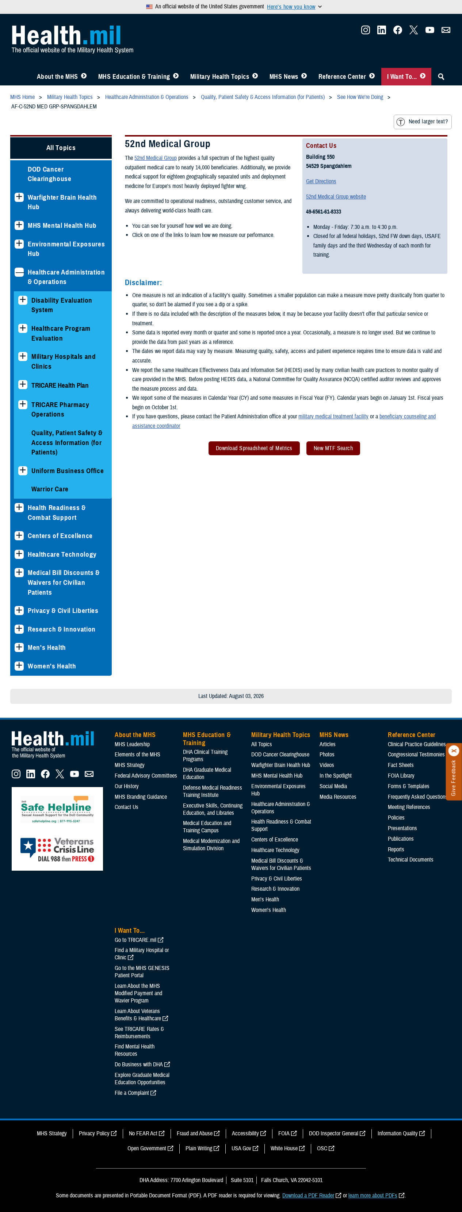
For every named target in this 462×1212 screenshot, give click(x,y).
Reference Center (342, 77)
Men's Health (47, 647)
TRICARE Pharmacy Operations (60, 409)
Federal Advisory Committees (146, 775)
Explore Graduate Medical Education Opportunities (142, 1078)
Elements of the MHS (137, 754)
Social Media (333, 786)
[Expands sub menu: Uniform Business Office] (22, 470)
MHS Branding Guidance (141, 797)
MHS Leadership (132, 744)
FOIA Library (401, 775)
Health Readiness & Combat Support (57, 512)
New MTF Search (333, 448)
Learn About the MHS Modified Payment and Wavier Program (138, 993)
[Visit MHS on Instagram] (365, 32)
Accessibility (245, 1133)
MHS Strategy (130, 765)
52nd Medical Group (155, 158)
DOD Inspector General (333, 1133)
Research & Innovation (62, 629)
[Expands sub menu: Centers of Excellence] (19, 535)
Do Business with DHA (139, 1064)
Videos (327, 765)
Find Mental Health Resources (134, 1050)
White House (284, 1148)
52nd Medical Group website (336, 196)
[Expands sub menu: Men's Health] (19, 647)
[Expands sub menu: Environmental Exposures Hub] (19, 244)
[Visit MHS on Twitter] (413, 32)
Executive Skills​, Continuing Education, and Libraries (213, 809)
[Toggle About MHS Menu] (84, 77)
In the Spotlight (336, 775)
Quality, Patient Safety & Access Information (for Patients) (67, 442)
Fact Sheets (401, 765)
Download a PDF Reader (308, 1195)
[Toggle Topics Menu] (255, 77)
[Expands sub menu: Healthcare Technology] (19, 554)
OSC (322, 1148)
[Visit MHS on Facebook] (397, 32)
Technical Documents (411, 859)
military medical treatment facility (333, 416)
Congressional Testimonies (416, 754)
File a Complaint (132, 1093)
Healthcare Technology (62, 554)
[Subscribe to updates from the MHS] (446, 32)
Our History (127, 786)
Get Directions (321, 181)
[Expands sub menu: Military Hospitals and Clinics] (22, 356)
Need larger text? (428, 121)
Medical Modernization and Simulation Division (211, 844)
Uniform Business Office (67, 471)
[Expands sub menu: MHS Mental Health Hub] (19, 225)
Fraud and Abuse (195, 1133)
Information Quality (398, 1133)
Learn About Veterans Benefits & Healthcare (138, 1015)
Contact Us (126, 807)
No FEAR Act (143, 1133)
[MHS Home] (57, 758)
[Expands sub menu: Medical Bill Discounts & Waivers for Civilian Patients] (19, 572)
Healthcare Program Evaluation (61, 333)
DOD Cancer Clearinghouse (50, 174)
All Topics (61, 147)
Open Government (146, 1148)
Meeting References (409, 807)
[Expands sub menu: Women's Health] (19, 666)
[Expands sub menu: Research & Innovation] (19, 629)
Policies (396, 817)
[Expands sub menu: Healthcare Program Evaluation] (22, 328)
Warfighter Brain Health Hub (62, 202)
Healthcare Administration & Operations (66, 277)
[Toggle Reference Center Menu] (372, 77)
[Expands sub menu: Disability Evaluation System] (22, 300)
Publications (401, 839)
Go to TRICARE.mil (135, 940)
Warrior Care (50, 489)
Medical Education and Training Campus (207, 827)
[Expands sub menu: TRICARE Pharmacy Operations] (22, 404)
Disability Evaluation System (61, 305)
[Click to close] (453, 750)
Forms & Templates (408, 786)
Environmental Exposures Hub (66, 249)
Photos (327, 754)
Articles (328, 744)
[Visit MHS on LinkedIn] (381, 32)
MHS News (284, 77)
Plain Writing (199, 1148)
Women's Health (52, 666)
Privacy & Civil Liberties (63, 610)
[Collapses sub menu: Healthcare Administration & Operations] (19, 272)
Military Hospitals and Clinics (63, 361)
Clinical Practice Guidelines (417, 744)
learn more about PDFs (372, 1195)
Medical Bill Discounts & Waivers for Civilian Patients (64, 582)
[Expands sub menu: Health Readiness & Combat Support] (19, 507)
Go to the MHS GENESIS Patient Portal (142, 971)
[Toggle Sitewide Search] (441, 76)
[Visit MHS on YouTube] (429, 32)
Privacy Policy (94, 1133)
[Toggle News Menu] (304, 77)
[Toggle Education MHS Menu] (176, 77)
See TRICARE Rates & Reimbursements (139, 1032)
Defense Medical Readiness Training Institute (212, 791)
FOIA (284, 1133)
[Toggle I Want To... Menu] (422, 77)
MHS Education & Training (134, 77)
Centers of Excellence (60, 536)
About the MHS (57, 77)
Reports (396, 849)
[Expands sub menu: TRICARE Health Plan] (22, 384)
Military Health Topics (219, 77)
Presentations (402, 828)
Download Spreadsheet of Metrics (254, 448)
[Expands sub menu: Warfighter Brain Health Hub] (19, 197)
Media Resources (338, 797)
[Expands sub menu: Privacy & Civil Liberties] (19, 610)
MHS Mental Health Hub (62, 225)
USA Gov (241, 1148)
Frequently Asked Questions (418, 797)
